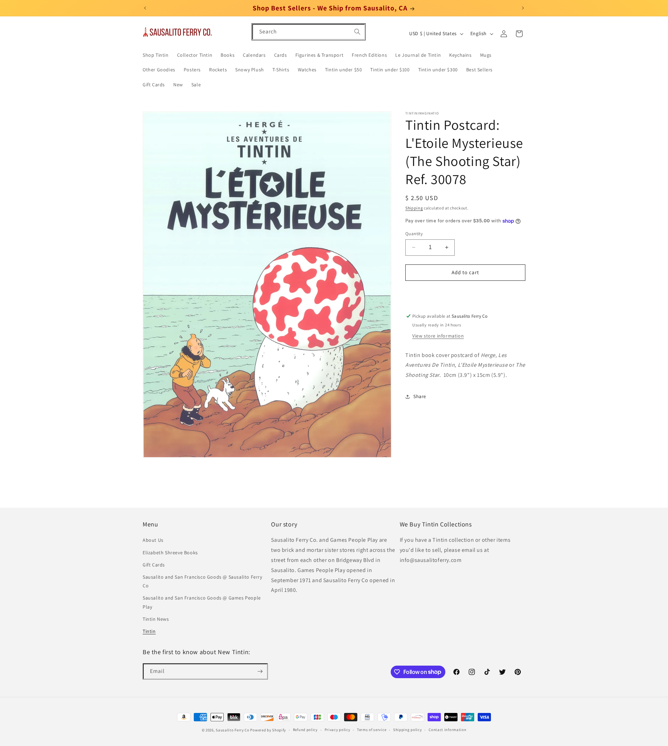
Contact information (447, 729)
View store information (438, 336)
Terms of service (371, 729)
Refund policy (305, 729)
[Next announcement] (523, 8)
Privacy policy (337, 729)
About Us (153, 540)
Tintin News (156, 619)
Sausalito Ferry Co (232, 730)
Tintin (149, 631)
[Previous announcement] (145, 8)
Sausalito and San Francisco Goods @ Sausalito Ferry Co (202, 581)
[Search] (357, 31)
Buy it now (465, 292)
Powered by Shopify (268, 730)
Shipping (414, 208)
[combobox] (308, 32)
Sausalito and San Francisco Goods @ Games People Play (202, 602)
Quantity (414, 234)
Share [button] (419, 397)
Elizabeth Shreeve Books (170, 552)
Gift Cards (154, 565)
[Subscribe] (260, 671)
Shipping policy (407, 729)
